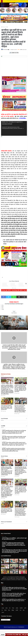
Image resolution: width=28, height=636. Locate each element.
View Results (14, 312)
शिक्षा (23, 610)
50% (3, 306)
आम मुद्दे (7, 26)
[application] (14, 128)
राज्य (20, 610)
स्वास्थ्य (3, 612)
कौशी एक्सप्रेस (5, 49)
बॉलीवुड (13, 610)
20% (3, 305)
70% (2, 307)
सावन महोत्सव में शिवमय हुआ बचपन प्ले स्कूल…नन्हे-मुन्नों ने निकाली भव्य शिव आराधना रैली (7, 407)
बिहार (9, 610)
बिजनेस (5, 610)
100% (3, 309)
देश (2, 610)
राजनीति (17, 610)
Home (3, 26)
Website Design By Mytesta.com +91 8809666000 (14, 627)
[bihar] (14, 5)
